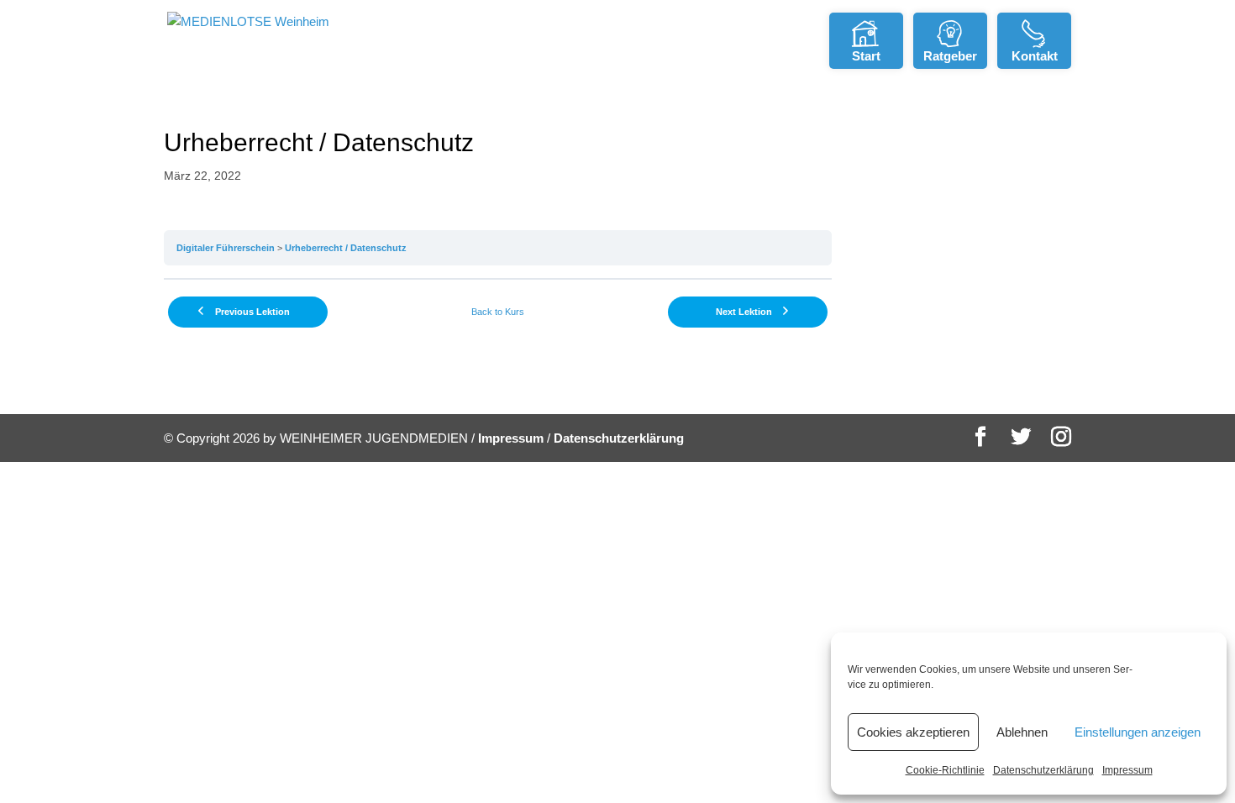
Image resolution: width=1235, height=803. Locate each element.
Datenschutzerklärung (1043, 770)
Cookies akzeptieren (913, 732)
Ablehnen (1022, 732)
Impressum (1127, 770)
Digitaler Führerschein (225, 248)
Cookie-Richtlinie (945, 770)
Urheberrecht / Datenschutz (346, 248)
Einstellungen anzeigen (1138, 732)
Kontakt (1035, 56)
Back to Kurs (497, 312)
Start (866, 56)
